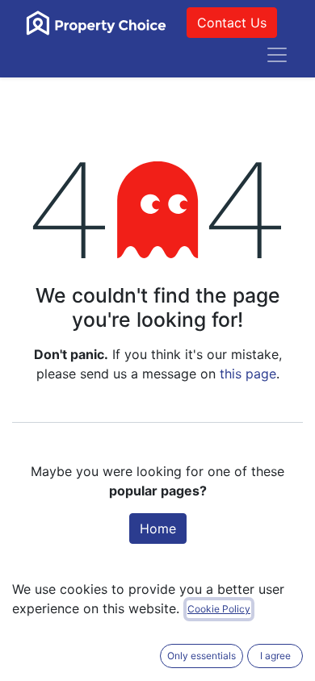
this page (248, 374)
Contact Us (232, 23)
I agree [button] (275, 656)
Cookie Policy (218, 609)
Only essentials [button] (201, 656)
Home (158, 528)
